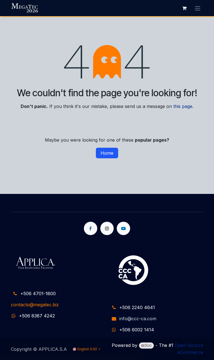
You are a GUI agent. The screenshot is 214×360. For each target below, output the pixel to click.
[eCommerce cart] (184, 8)
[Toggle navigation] (197, 8)
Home (107, 153)
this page (182, 106)
